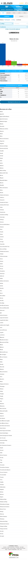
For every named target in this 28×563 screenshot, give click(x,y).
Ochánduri (2, 374)
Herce (1, 293)
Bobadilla (2, 185)
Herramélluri (2, 295)
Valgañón (2, 489)
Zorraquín (2, 536)
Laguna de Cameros (4, 317)
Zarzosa (1, 533)
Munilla (1, 349)
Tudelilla (1, 482)
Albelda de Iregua (3, 121)
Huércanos (2, 310)
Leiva (1, 327)
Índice (18, 549)
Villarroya (2, 514)
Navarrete (2, 366)
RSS (21, 549)
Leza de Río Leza (3, 330)
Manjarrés (2, 337)
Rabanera (2, 403)
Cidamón (2, 226)
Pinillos (1, 391)
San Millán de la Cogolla (5, 420)
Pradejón (2, 393)
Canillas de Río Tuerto (4, 204)
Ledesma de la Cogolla (4, 325)
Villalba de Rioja (3, 499)
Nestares (2, 369)
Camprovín (2, 199)
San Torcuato (2, 438)
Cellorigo (2, 219)
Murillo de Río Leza (4, 352)
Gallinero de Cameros (4, 280)
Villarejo (1, 511)
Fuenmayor (2, 273)
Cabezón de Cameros (4, 195)
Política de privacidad (5, 548)
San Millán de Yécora (4, 423)
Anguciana (2, 141)
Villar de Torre (3, 509)
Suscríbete (21, 3)
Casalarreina (2, 212)
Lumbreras (2, 334)
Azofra (1, 163)
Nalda (1, 361)
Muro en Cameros (3, 357)
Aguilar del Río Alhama (4, 116)
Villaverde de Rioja (3, 521)
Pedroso (1, 388)
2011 (25, 12)
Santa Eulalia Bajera (4, 433)
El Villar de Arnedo (3, 256)
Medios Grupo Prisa (14, 557)
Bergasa (1, 177)
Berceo (1, 175)
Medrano (2, 347)
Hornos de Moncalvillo (4, 307)
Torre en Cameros (3, 472)
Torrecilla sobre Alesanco (5, 469)
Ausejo (1, 158)
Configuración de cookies (20, 548)
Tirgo (1, 460)
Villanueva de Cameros (4, 506)
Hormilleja (2, 303)
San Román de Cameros (5, 425)
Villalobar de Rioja (3, 501)
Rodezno (2, 413)
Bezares (1, 182)
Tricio (1, 479)
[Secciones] (1, 3)
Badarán (1, 165)
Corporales (2, 244)
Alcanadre (2, 126)
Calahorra (2, 197)
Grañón (1, 285)
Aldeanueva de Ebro (4, 128)
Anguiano (2, 143)
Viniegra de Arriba (3, 528)
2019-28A (8, 12)
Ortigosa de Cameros (4, 384)
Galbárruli (2, 276)
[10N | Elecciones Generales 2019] (14, 6)
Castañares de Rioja (4, 214)
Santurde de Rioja (3, 440)
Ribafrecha (2, 406)
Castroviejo (2, 217)
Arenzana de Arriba (4, 148)
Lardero (1, 322)
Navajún (1, 364)
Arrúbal (1, 155)
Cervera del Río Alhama (4, 224)
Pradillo (1, 396)
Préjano (1, 398)
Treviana (2, 477)
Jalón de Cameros (3, 315)
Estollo (1, 263)
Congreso (6, 16)
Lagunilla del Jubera (4, 320)
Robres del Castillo (3, 411)
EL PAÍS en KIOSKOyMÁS (12, 549)
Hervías (1, 298)
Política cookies (13, 548)
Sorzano (1, 450)
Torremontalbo (3, 474)
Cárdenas (2, 209)
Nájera (1, 359)
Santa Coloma (3, 428)
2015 (19, 12)
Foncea (1, 268)
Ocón (1, 376)
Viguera (1, 496)
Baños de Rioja (3, 170)
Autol (1, 160)
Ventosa (1, 491)
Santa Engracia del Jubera (5, 430)
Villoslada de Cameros (4, 523)
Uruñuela (2, 484)
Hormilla (1, 300)
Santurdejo (2, 442)
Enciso (1, 258)
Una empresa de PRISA (13, 554)
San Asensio (2, 418)
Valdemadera (2, 487)
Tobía (1, 462)
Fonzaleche (2, 271)
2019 (3, 12)
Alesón (1, 133)
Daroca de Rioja (3, 249)
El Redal (1, 253)
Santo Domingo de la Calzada (6, 435)
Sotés (1, 452)
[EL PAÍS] (8, 3)
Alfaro (1, 136)
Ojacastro (2, 379)
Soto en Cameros (3, 455)
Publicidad (17, 547)
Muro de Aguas (3, 354)
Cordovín (2, 236)
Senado (21, 16)
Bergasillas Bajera (3, 180)
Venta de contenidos (11, 547)
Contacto (5, 547)
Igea (1, 312)
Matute (1, 344)
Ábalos (1, 111)
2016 (14, 12)
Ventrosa (2, 494)
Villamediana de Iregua (4, 504)
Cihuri (1, 229)
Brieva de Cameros (4, 187)
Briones (1, 192)
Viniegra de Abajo (3, 526)
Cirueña (1, 231)
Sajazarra (2, 415)
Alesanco (2, 131)
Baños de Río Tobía (4, 172)
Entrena (1, 261)
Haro (1, 290)
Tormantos (2, 464)
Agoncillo (2, 114)
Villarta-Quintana (3, 516)
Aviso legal (21, 547)
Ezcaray (1, 266)
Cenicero (2, 222)
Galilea (1, 278)
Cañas (1, 207)
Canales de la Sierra (4, 202)
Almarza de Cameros (4, 138)
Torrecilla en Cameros (4, 467)
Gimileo (1, 283)
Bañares (1, 168)
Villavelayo (2, 518)
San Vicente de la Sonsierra (5, 445)
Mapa (24, 9)
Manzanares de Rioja (4, 342)
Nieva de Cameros (3, 371)
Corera (1, 239)
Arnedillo (2, 150)
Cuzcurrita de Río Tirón (4, 246)
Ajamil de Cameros (4, 119)
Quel (1, 401)
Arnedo (1, 153)
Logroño (1, 332)
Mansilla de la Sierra (4, 339)
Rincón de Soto (3, 408)
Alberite (1, 123)
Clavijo (1, 234)
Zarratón (2, 531)
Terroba (1, 457)
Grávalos (2, 288)
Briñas (1, 190)
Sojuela (1, 447)
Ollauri (1, 381)
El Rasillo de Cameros (4, 251)
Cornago (1, 241)
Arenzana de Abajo (4, 146)
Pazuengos (2, 386)
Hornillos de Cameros (4, 305)
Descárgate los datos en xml (14, 102)
